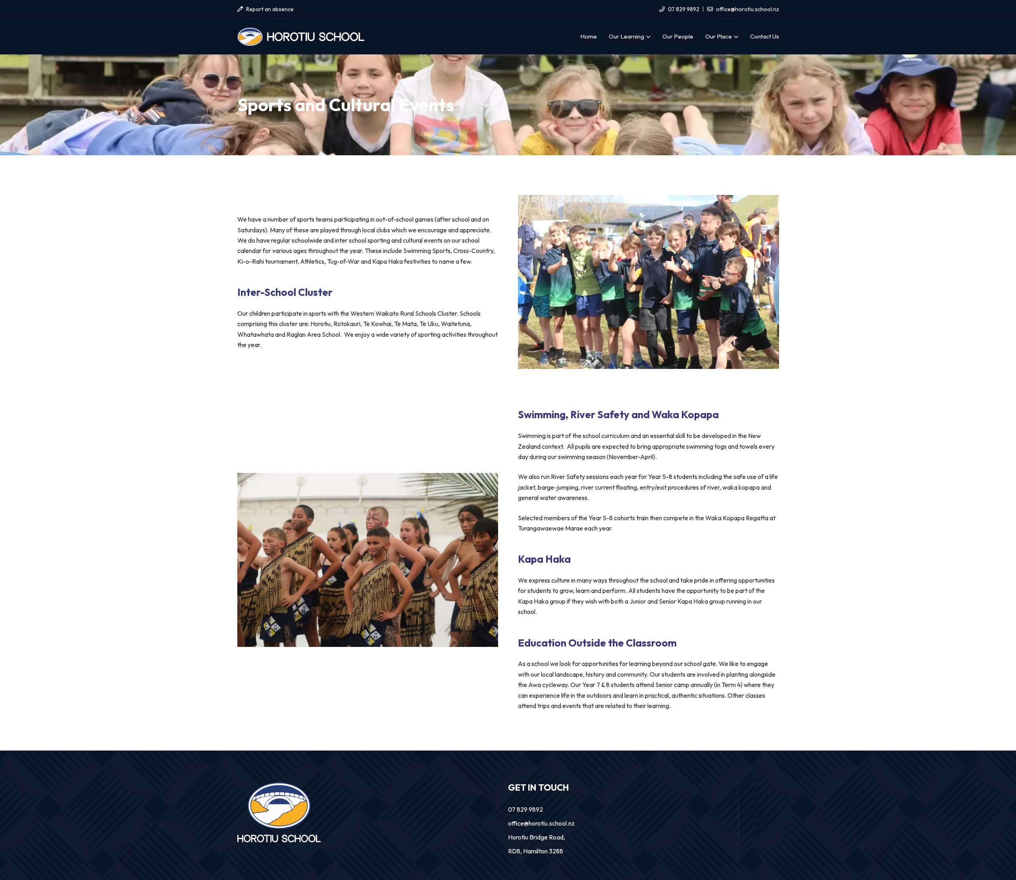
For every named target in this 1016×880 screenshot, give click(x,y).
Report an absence (270, 9)
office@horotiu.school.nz (747, 9)
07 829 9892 (683, 9)
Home (588, 36)
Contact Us (764, 36)
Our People (677, 36)
